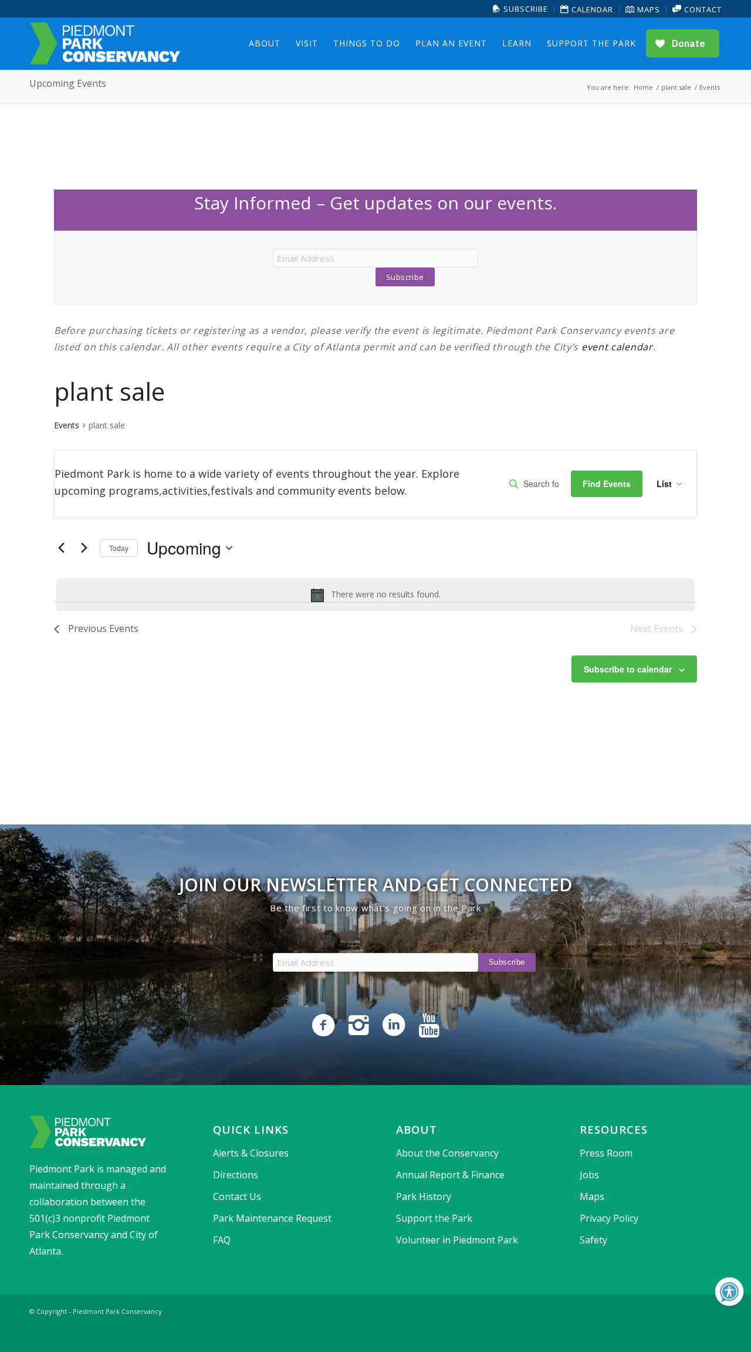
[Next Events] (84, 548)
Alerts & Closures (251, 1153)
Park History (423, 1196)
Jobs (589, 1174)
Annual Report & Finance (450, 1174)
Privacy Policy (609, 1218)
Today (118, 548)
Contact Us (237, 1196)
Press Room (606, 1153)
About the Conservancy (447, 1153)
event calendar (617, 346)
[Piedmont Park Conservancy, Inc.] (105, 43)
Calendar (591, 9)
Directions (235, 1174)
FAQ (222, 1239)
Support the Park (434, 1218)
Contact (702, 9)
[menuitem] (520, 9)
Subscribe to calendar (628, 669)
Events (66, 425)
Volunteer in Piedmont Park (457, 1239)
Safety (593, 1239)
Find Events (607, 483)
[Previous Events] (61, 548)
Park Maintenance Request (272, 1218)
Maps (647, 9)
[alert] (375, 595)
